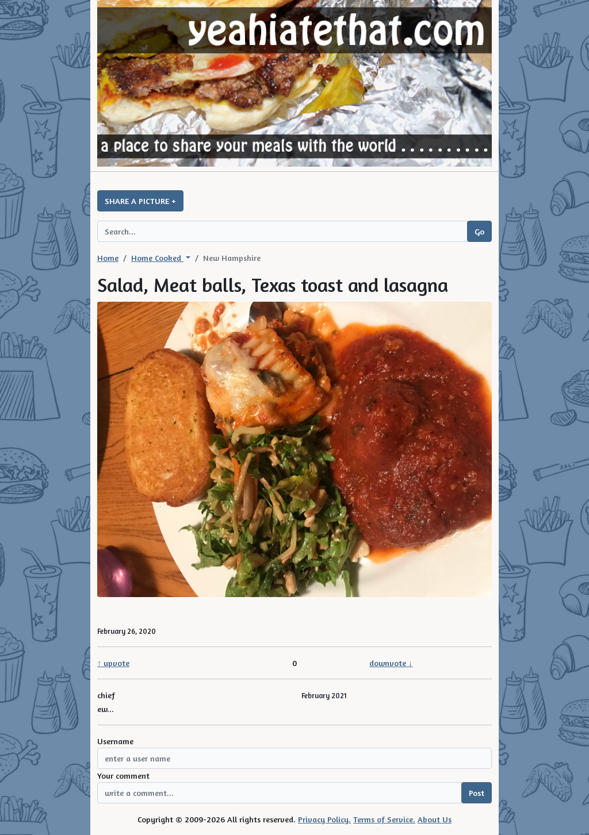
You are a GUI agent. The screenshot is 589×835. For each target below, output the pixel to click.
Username (115, 741)
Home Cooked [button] (157, 258)
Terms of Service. (384, 819)
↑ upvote (113, 663)
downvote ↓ (390, 663)
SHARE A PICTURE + (140, 201)
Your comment (123, 775)
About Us (435, 819)
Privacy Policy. (324, 819)
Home (107, 258)
